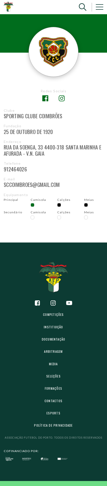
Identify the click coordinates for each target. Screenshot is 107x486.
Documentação (53, 339)
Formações (53, 388)
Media (53, 364)
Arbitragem (53, 351)
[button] (82, 7)
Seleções (53, 376)
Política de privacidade (53, 425)
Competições (53, 314)
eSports (53, 413)
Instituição (53, 327)
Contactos (53, 400)
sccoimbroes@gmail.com (32, 184)
